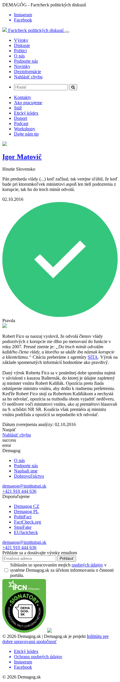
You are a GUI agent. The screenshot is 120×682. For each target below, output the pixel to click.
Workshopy (24, 128)
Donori (20, 118)
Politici (20, 50)
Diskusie (22, 45)
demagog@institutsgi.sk (24, 485)
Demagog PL (26, 511)
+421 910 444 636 (19, 491)
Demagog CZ (26, 506)
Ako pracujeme (28, 102)
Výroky (21, 40)
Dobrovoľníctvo (29, 476)
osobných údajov (87, 564)
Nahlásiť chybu (28, 76)
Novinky (22, 66)
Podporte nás (26, 61)
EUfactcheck (26, 532)
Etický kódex (26, 113)
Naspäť (9, 429)
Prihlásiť (67, 558)
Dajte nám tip (26, 133)
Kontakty (22, 97)
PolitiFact (22, 516)
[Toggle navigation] (67, 32)
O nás (19, 55)
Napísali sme (26, 470)
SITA (93, 357)
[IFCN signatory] (24, 631)
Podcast (21, 123)
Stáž (18, 107)
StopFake (22, 527)
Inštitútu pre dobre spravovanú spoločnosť (55, 639)
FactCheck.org (27, 521)
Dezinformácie (27, 71)
